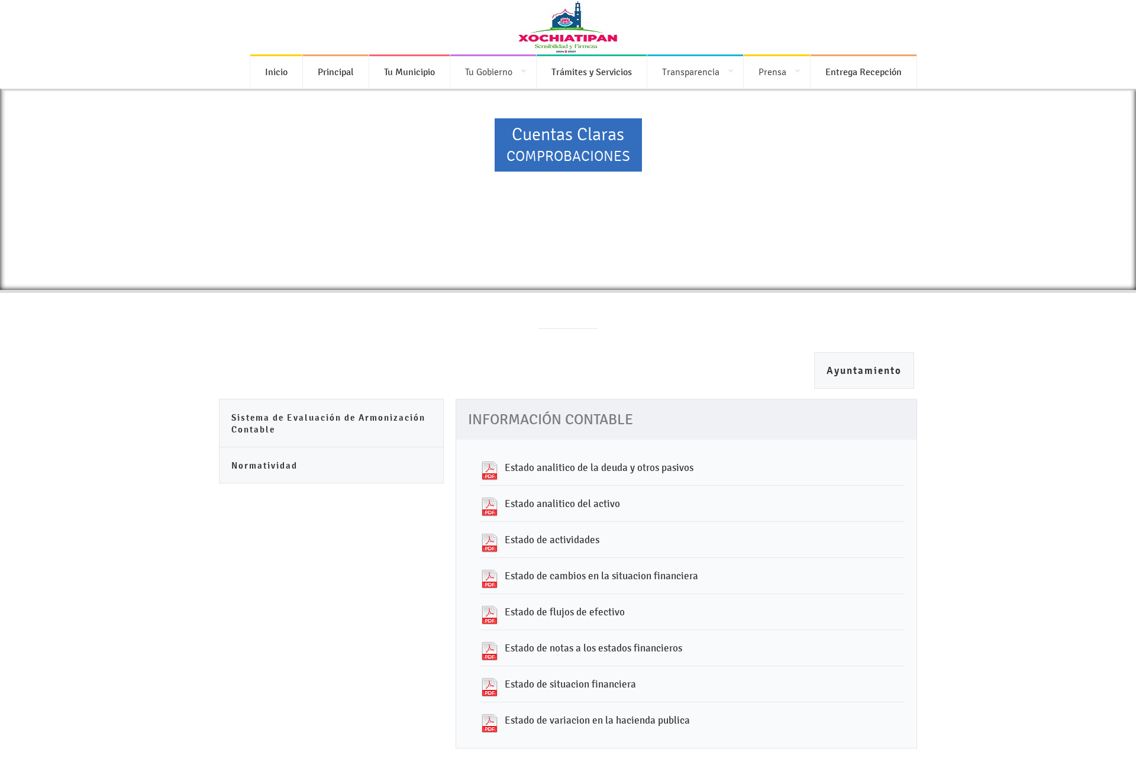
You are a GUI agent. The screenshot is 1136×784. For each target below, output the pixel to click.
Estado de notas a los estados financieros (593, 648)
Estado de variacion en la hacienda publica (597, 720)
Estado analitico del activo (562, 503)
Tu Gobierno (488, 72)
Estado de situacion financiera (570, 684)
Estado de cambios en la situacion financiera (601, 576)
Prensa (772, 72)
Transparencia (690, 72)
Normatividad (264, 465)
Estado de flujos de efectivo (565, 612)
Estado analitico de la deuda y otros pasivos (599, 467)
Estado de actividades (552, 540)
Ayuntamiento (864, 370)
